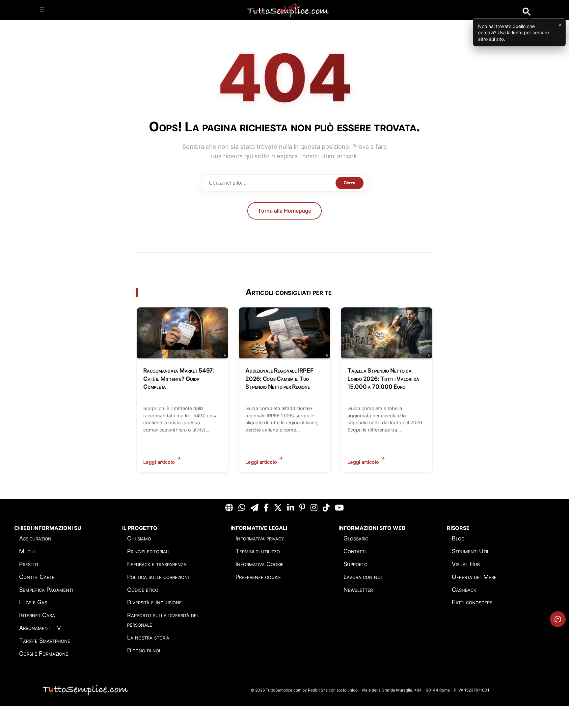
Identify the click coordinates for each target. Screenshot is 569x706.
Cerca (349, 182)
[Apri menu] (42, 10)
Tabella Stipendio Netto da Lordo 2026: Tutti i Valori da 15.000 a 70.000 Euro (383, 378)
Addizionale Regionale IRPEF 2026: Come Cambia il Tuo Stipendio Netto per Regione (279, 378)
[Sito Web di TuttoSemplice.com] (229, 507)
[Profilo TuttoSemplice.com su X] (277, 507)
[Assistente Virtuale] (558, 619)
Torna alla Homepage (284, 210)
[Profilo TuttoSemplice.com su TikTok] (326, 507)
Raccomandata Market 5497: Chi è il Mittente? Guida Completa (178, 378)
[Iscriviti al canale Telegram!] (254, 507)
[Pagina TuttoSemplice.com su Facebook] (266, 507)
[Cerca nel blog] (527, 12)
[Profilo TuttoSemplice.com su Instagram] (314, 507)
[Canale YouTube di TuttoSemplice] (339, 507)
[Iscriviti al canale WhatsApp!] (242, 507)
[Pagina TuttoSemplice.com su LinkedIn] (290, 507)
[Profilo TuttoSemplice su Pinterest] (302, 507)
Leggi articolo (159, 462)
